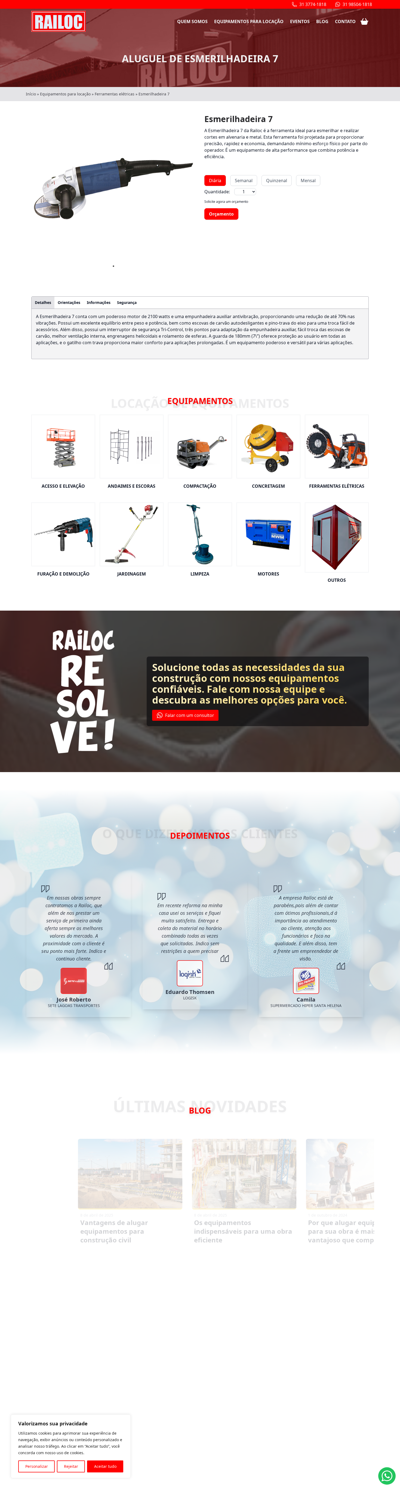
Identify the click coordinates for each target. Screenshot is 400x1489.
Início (31, 94)
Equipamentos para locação (249, 21)
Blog (322, 21)
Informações (98, 302)
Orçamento (221, 214)
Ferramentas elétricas (114, 94)
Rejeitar (71, 1466)
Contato (345, 21)
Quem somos (192, 21)
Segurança (127, 302)
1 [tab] (113, 266)
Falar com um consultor (189, 715)
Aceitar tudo (105, 1466)
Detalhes (43, 302)
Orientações (69, 302)
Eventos (300, 21)
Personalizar (36, 1466)
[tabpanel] (113, 189)
